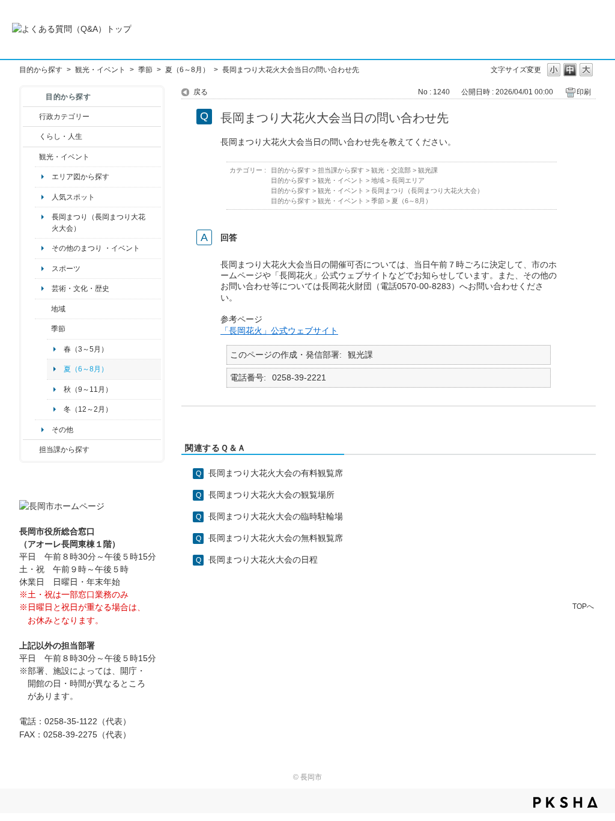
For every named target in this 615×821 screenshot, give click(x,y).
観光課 (428, 170)
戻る (200, 92)
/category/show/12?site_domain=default (31, 136)
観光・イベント (100, 70)
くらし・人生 (60, 136)
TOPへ (583, 606)
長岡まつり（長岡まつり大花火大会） (98, 222)
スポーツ (66, 268)
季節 (145, 70)
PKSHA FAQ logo (565, 802)
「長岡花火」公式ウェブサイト (279, 330)
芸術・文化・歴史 (80, 288)
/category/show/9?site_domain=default (31, 449)
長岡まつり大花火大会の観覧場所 (271, 494)
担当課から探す (64, 449)
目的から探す (40, 70)
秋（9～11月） (88, 389)
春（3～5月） (86, 349)
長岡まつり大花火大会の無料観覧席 (275, 538)
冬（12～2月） (88, 409)
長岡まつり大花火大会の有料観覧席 (275, 473)
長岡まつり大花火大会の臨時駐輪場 (275, 516)
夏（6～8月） (187, 70)
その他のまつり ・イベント (96, 248)
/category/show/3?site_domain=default (31, 116)
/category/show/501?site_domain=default (43, 328)
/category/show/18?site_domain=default (31, 156)
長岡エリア (408, 180)
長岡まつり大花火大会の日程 (263, 559)
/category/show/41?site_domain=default (43, 309)
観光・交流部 (391, 170)
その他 (62, 430)
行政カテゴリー (64, 116)
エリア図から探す (80, 176)
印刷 (584, 92)
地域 (58, 309)
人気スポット (73, 197)
